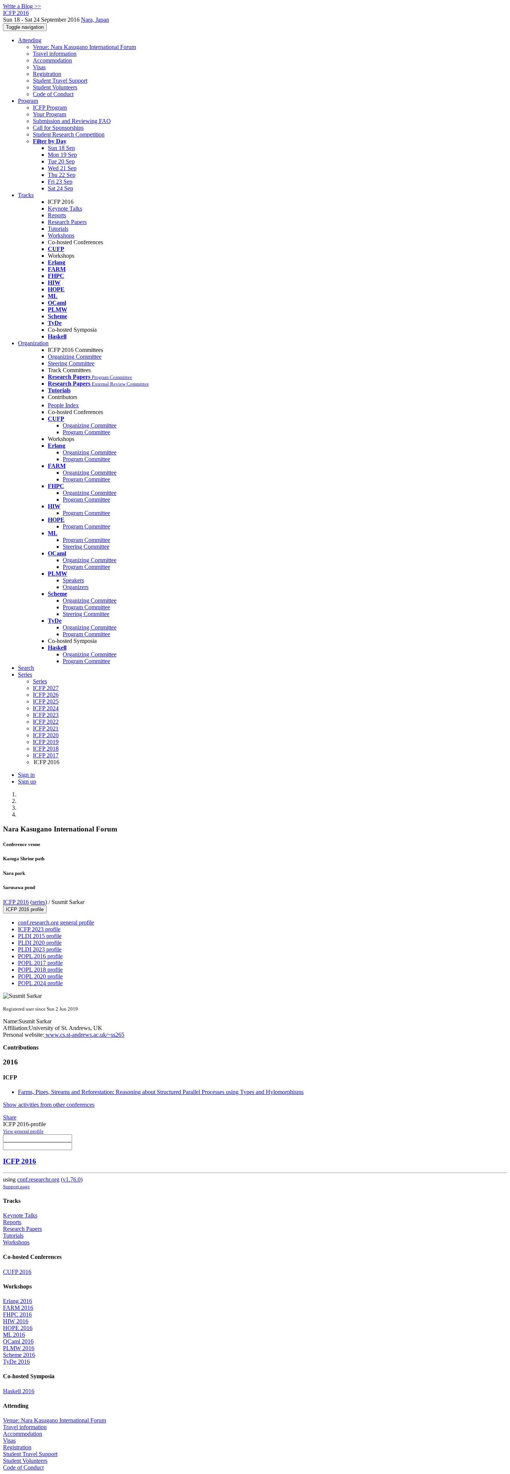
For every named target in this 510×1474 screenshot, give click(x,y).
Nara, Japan (95, 19)
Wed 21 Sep (62, 168)
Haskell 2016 (18, 1391)
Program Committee (86, 432)
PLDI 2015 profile (40, 936)
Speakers (73, 580)
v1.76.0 (72, 1179)
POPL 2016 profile (40, 956)
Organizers (75, 587)
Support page (16, 1186)
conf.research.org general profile (56, 922)
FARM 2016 (18, 1308)
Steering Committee (71, 363)
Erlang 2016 (17, 1301)
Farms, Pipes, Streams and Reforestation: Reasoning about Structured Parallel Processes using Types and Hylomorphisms (161, 1092)
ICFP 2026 (46, 695)
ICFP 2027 (46, 688)
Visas (39, 67)
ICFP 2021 (46, 728)
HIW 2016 (15, 1321)
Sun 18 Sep (61, 148)
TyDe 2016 (16, 1361)
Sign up (27, 781)
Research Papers (67, 222)
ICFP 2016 (16, 902)
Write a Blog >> (22, 6)
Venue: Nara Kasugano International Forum (84, 47)
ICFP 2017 (46, 755)
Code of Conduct (53, 94)
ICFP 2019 (46, 742)
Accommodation (52, 60)
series (38, 902)
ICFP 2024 (46, 708)
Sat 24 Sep (60, 188)
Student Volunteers (55, 87)
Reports (57, 215)
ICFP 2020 (46, 735)
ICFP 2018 (46, 748)
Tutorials (58, 229)
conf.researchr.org (38, 1179)
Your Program (49, 114)
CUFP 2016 (17, 1272)
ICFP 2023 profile (39, 929)
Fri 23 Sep (60, 181)
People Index (63, 405)
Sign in (26, 775)
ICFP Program (50, 107)
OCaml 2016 (18, 1341)
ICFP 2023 (46, 715)
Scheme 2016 (19, 1355)
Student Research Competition (69, 134)
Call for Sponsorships (58, 128)
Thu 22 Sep (61, 175)
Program (28, 101)
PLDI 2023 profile (40, 949)
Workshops (61, 235)
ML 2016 (14, 1334)
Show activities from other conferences (48, 1104)
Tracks (26, 195)
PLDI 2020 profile (40, 943)
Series (40, 681)
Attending (29, 40)
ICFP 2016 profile (25, 909)
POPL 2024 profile (40, 983)
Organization (33, 343)
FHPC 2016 (17, 1314)
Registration (47, 74)
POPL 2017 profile (40, 963)
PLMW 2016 (18, 1348)
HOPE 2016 (17, 1328)
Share (9, 1117)
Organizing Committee (75, 356)
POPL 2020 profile (40, 976)
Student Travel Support (60, 80)
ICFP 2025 (46, 701)
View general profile (23, 1131)
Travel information (55, 53)
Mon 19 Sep (62, 154)
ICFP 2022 (46, 721)
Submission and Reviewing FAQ (72, 121)
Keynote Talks (65, 208)
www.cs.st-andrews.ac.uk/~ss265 (84, 1035)
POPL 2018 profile (40, 969)
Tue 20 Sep (61, 161)
